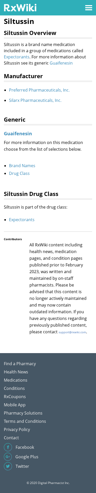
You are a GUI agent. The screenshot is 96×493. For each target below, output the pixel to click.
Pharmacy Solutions (23, 413)
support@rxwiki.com (72, 332)
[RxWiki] (20, 7)
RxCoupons (15, 396)
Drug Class (19, 173)
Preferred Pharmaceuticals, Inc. (39, 90)
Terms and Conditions (25, 421)
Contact (11, 438)
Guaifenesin (61, 63)
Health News (16, 372)
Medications (15, 380)
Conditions (14, 388)
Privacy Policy (17, 429)
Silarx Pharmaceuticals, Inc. (35, 100)
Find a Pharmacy (20, 363)
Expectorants (16, 57)
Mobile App (15, 405)
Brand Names (22, 165)
